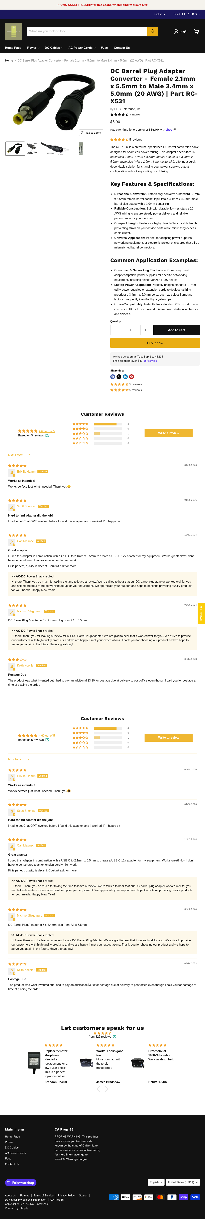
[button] (181, 31)
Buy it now (155, 343)
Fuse (104, 47)
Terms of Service (43, 1195)
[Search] (152, 31)
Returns (24, 1195)
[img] (17, 465)
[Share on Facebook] (112, 376)
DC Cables (53, 47)
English (158, 14)
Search (83, 1195)
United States (185, 14)
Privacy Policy (66, 1195)
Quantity (115, 321)
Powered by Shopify (16, 1208)
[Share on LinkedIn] (125, 376)
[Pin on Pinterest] (131, 376)
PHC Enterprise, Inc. (127, 109)
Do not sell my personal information (25, 1199)
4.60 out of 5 (47, 431)
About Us (10, 1195)
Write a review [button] (168, 433)
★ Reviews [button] (201, 613)
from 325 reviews (100, 1036)
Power (32, 47)
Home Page (13, 47)
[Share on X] (119, 376)
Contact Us (122, 47)
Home (9, 60)
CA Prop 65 (57, 1199)
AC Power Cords (80, 47)
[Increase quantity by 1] (145, 330)
